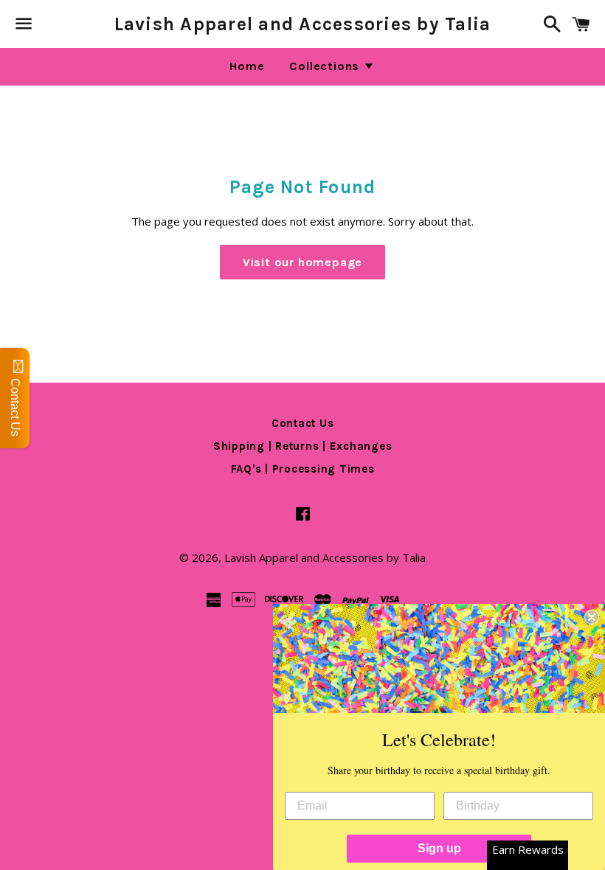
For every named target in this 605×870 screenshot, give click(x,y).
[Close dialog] (591, 617)
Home (246, 66)
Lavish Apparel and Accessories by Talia (302, 24)
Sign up (439, 848)
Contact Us (303, 423)
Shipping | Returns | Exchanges (303, 446)
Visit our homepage (302, 262)
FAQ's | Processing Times (303, 469)
